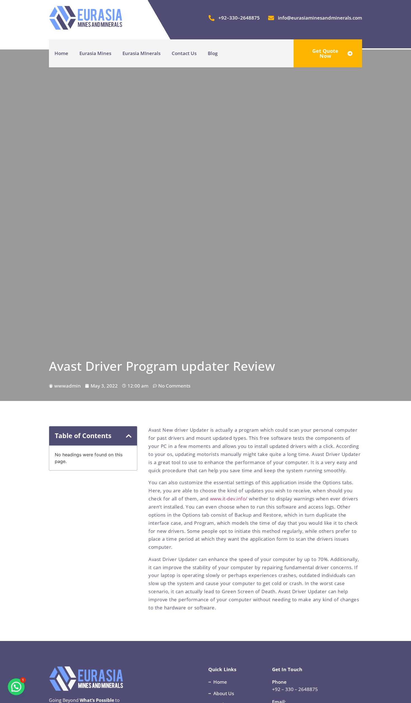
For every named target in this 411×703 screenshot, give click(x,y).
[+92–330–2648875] (211, 18)
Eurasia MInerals (141, 53)
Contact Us (184, 53)
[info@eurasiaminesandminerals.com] (271, 18)
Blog (213, 53)
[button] (128, 436)
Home (61, 53)
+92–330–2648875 (239, 18)
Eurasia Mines (95, 53)
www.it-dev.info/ (228, 498)
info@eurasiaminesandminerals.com (320, 18)
